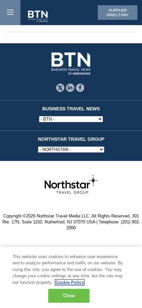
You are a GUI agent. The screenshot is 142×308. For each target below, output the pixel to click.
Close (69, 295)
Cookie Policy (69, 282)
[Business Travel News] (38, 16)
